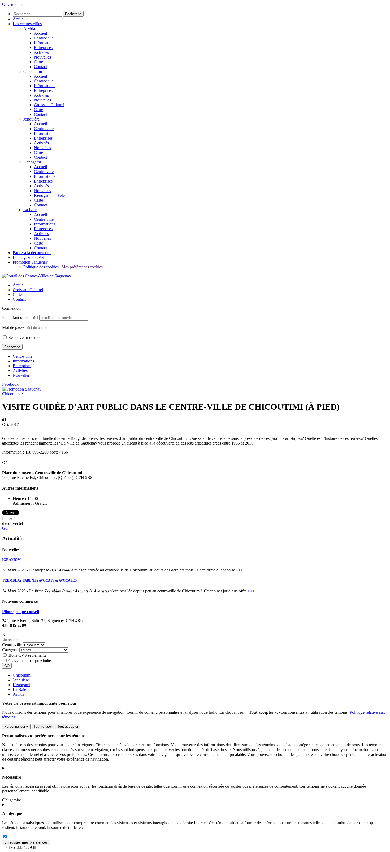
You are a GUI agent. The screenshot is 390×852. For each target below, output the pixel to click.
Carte (17, 294)
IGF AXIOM (11, 560)
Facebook (10, 384)
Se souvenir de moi (24, 337)
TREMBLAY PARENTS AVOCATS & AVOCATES (39, 580)
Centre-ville (22, 356)
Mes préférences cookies (82, 267)
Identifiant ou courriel (20, 317)
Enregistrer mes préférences (26, 842)
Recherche (73, 14)
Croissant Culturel (28, 289)
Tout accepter (67, 727)
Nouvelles (21, 375)
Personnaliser (16, 727)
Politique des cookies (41, 267)
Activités (20, 370)
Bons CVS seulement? (27, 655)
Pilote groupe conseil (20, 611)
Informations (23, 361)
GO (5, 528)
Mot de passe (13, 327)
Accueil (19, 285)
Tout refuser (43, 727)
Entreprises (22, 365)
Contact (19, 299)
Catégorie (10, 649)
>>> (239, 570)
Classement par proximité (29, 660)
